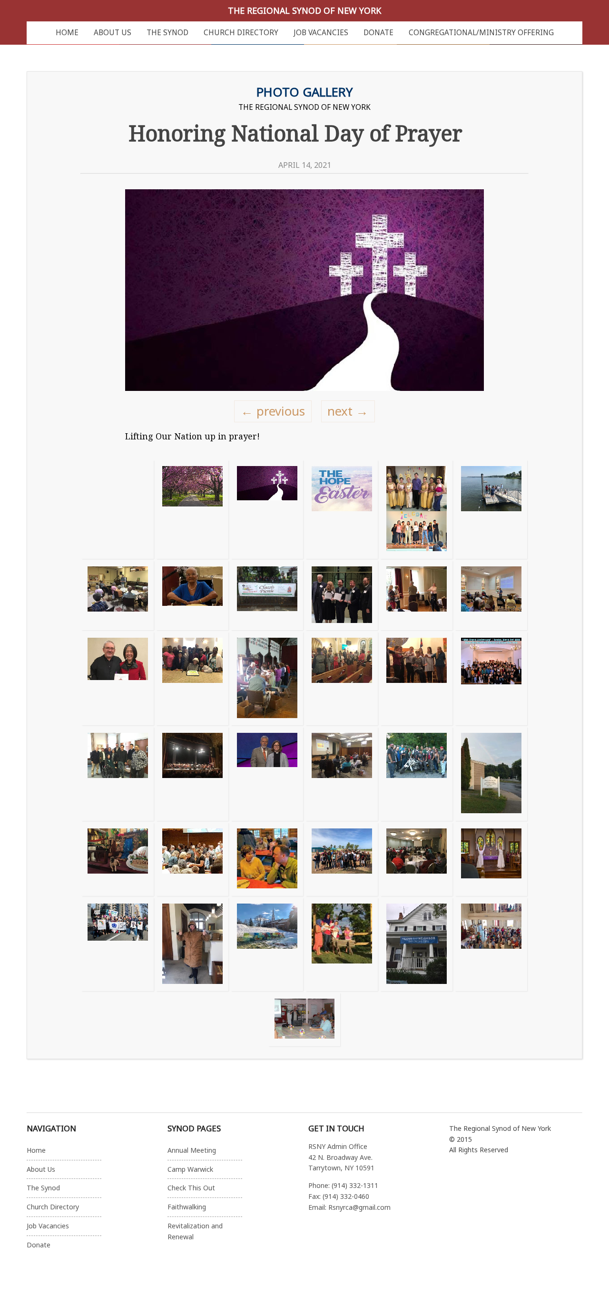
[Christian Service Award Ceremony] (118, 678)
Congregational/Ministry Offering (481, 33)
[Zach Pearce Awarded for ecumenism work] (342, 595)
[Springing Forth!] (192, 509)
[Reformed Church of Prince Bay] (416, 773)
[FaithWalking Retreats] (267, 859)
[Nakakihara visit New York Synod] (118, 773)
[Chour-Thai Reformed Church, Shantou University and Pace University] (416, 509)
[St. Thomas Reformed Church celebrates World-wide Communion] (491, 944)
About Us (112, 33)
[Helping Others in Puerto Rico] (342, 859)
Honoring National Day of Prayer (295, 132)
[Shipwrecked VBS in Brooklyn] (118, 859)
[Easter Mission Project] (267, 678)
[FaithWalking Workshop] (342, 773)
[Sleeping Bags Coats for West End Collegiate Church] (192, 944)
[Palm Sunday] (491, 859)
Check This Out (191, 1187)
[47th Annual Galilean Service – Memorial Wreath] (491, 509)
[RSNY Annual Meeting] (416, 595)
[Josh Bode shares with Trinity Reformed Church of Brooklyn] (118, 595)
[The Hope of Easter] (342, 509)
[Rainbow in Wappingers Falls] (491, 773)
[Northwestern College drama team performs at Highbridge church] (416, 678)
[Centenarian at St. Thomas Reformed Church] (192, 595)
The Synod (167, 33)
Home (67, 33)
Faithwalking (186, 1206)
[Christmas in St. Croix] (342, 944)
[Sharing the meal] (192, 859)
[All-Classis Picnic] (267, 595)
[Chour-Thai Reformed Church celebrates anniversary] (491, 678)
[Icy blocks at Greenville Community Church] (267, 944)
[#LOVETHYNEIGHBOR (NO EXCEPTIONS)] (416, 944)
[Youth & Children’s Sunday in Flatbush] (342, 678)
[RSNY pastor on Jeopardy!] (267, 773)
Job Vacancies (321, 33)
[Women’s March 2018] (118, 944)
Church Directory (241, 33)
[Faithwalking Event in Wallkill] (491, 595)
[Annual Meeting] (416, 859)
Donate (378, 33)
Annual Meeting (191, 1150)
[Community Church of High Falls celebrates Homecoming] (305, 1019)
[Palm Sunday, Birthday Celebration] (192, 678)
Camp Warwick (190, 1169)
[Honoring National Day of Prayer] (267, 509)
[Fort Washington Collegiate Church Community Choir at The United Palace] (192, 773)
